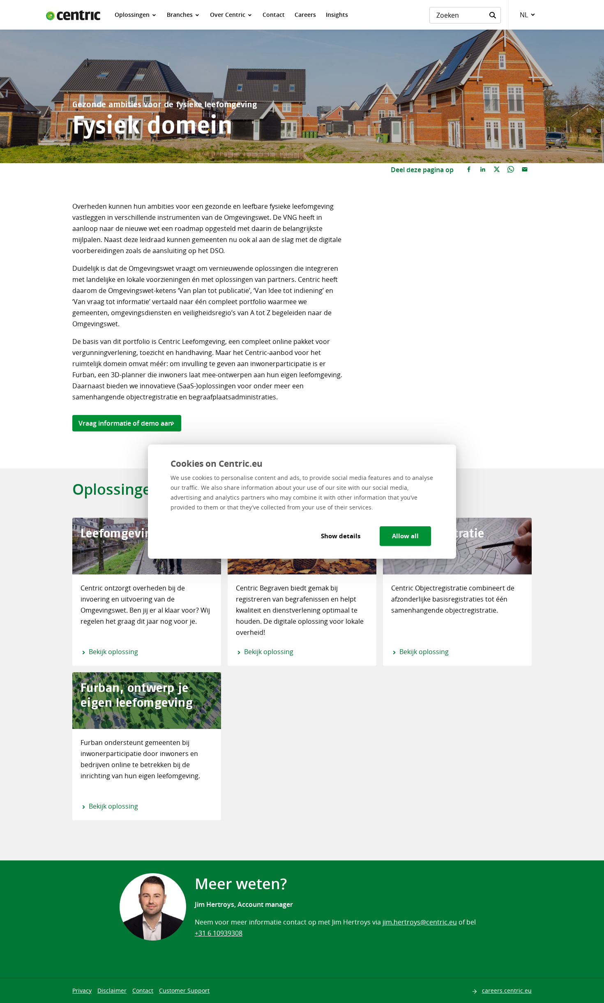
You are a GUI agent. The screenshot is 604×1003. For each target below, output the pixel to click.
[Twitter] (496, 169)
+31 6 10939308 (218, 933)
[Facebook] (468, 169)
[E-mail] (524, 169)
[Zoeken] (492, 15)
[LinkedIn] (482, 169)
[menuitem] (136, 14)
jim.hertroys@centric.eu (420, 922)
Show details (340, 536)
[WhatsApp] (510, 169)
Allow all (405, 536)
